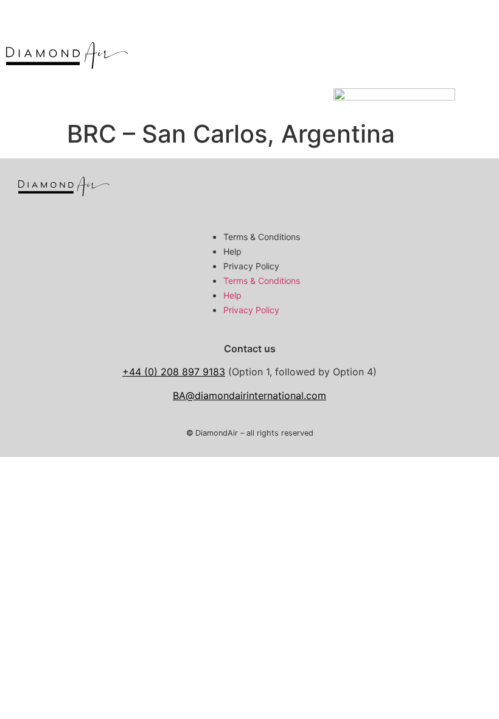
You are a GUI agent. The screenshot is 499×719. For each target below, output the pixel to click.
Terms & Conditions (261, 237)
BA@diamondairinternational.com (249, 395)
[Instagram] (386, 192)
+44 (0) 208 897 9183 (173, 372)
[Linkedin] (465, 192)
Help (232, 251)
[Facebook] (426, 192)
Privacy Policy (251, 266)
